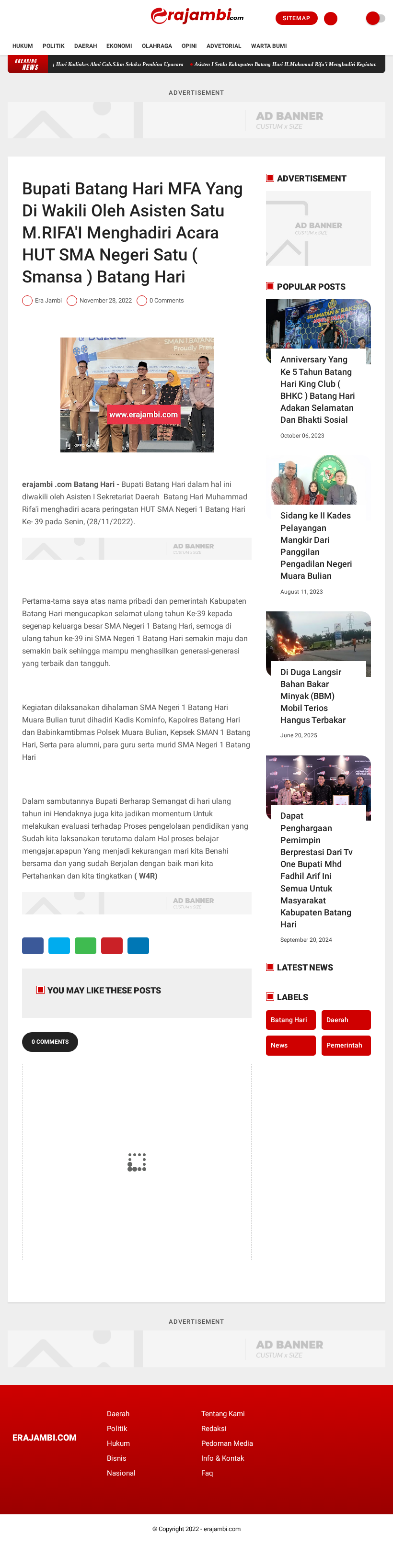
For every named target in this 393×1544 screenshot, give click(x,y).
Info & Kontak (222, 1458)
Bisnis (117, 1458)
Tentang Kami (223, 1413)
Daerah (85, 46)
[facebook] (10, 18)
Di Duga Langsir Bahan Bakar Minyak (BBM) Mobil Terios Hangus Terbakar (313, 696)
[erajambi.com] (196, 31)
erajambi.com (222, 1529)
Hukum (22, 46)
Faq (207, 1473)
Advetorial (224, 46)
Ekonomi (119, 46)
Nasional (121, 1473)
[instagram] (36, 18)
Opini (189, 46)
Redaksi (214, 1428)
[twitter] (23, 18)
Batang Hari (289, 1020)
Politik (54, 46)
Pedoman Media (227, 1443)
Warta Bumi (269, 46)
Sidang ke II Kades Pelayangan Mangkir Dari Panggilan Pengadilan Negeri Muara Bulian (316, 545)
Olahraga (157, 46)
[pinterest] (112, 945)
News (279, 1045)
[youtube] (49, 18)
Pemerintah (344, 1045)
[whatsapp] (85, 945)
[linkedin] (138, 945)
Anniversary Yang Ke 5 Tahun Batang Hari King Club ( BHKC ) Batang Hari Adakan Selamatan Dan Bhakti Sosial (317, 389)
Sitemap (297, 18)
